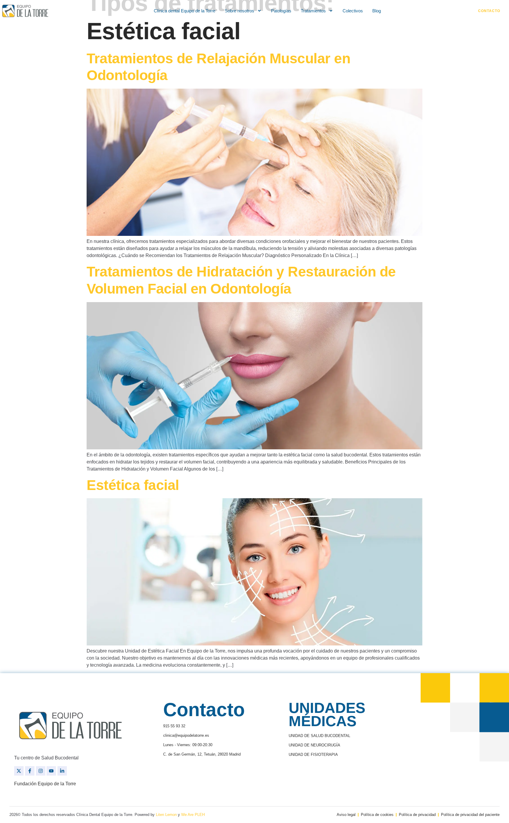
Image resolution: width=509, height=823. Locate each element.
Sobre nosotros (239, 10)
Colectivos (353, 10)
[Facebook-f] (29, 771)
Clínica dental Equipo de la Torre (184, 10)
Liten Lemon (166, 814)
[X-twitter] (19, 771)
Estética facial (133, 485)
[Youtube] (51, 771)
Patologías (281, 10)
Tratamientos (313, 10)
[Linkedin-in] (62, 771)
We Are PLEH (193, 814)
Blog (376, 10)
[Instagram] (40, 771)
